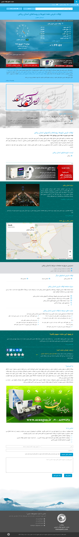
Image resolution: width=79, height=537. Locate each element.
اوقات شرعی (65, 20)
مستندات (54, 5)
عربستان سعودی (59, 20)
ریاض (54, 20)
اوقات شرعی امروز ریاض (54, 24)
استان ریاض (67, 279)
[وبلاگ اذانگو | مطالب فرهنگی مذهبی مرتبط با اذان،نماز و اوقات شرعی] (14, 63)
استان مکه (23, 279)
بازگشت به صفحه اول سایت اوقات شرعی (60, 271)
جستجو (29, 8)
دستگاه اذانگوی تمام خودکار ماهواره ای (22, 380)
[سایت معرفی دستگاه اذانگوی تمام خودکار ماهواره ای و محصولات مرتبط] (31, 63)
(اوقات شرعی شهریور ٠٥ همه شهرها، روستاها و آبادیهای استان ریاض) (32, 72)
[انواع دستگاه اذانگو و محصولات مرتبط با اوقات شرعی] (39, 404)
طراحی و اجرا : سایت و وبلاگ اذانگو (26, 534)
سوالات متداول (63, 5)
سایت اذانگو (9, 369)
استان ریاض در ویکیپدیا (67, 199)
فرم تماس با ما (69, 216)
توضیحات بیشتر (10, 80)
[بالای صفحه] (9, 535)
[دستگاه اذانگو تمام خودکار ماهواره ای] (56, 63)
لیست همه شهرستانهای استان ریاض (15, 54)
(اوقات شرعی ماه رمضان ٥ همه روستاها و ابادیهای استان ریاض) (32, 74)
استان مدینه (45, 279)
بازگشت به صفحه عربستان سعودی (62, 269)
